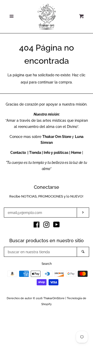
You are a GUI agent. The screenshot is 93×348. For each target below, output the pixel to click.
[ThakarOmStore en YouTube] (56, 226)
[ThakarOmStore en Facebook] (36, 226)
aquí (24, 82)
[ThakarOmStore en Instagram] (46, 226)
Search (47, 264)
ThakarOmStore (54, 298)
